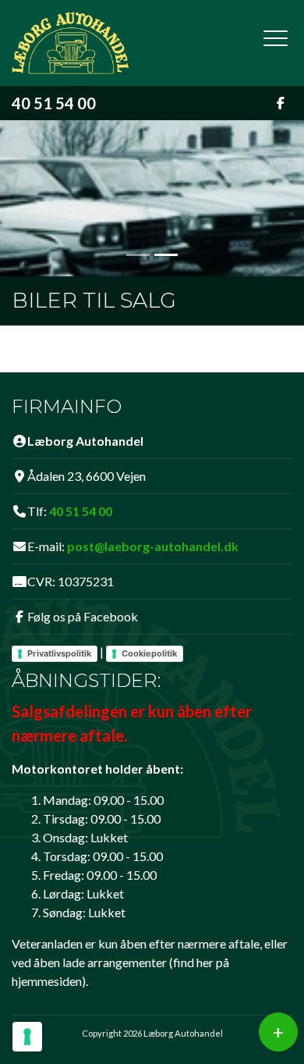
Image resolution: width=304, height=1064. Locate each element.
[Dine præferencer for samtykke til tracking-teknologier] (27, 1037)
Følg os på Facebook (82, 616)
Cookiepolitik (149, 653)
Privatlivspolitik (59, 653)
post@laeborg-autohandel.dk (153, 546)
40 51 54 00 (54, 103)
